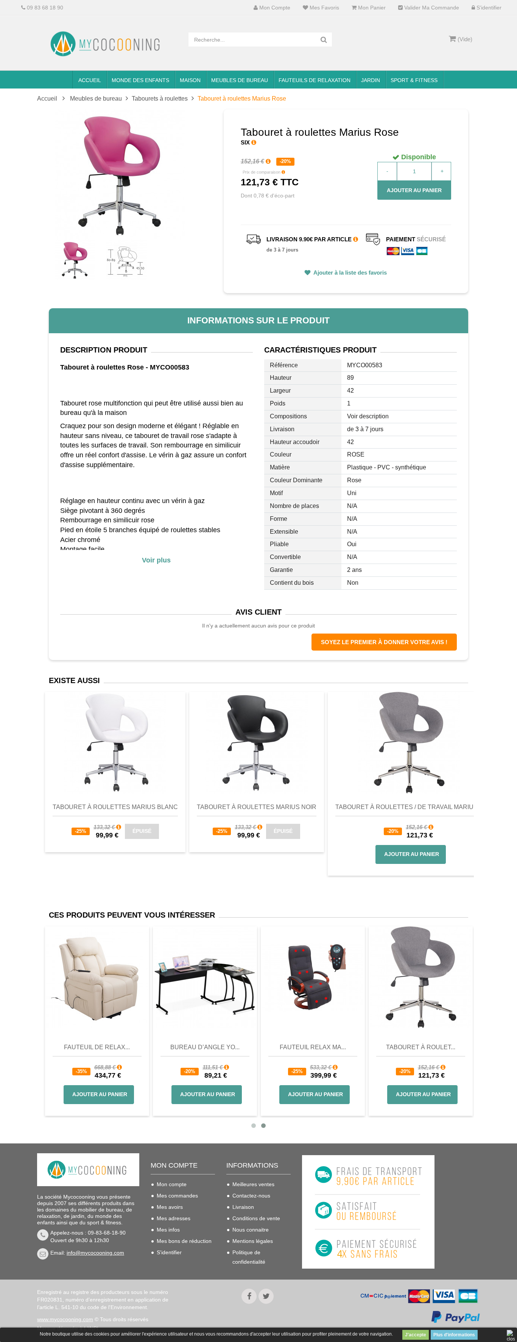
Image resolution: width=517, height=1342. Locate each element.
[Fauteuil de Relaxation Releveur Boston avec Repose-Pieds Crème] (149, 977)
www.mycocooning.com (65, 1319)
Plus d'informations (454, 1334)
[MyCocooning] (107, 44)
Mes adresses (173, 1218)
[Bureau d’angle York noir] (257, 977)
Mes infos (168, 1230)
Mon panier (371, 8)
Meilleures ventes (253, 1184)
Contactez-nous (251, 1196)
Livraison (243, 1207)
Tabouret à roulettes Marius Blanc (115, 807)
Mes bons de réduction (184, 1241)
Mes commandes (177, 1196)
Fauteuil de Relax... (149, 1047)
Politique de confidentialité (248, 1257)
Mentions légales (252, 1241)
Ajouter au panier (414, 190)
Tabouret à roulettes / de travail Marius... (408, 807)
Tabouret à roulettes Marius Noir (256, 807)
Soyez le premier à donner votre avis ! (384, 642)
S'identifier (488, 8)
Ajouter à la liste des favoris (349, 272)
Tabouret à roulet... (472, 1047)
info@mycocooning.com (95, 1253)
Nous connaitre (250, 1230)
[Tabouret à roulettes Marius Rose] (75, 260)
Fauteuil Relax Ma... (365, 1047)
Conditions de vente (256, 1218)
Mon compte (274, 8)
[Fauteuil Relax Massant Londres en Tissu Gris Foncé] (365, 977)
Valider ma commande (431, 8)
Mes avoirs (170, 1207)
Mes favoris (323, 8)
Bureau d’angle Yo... (256, 1047)
